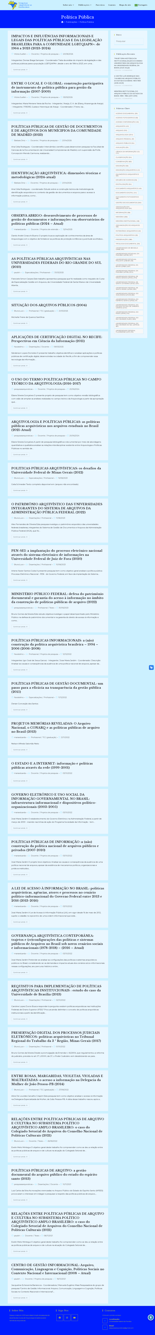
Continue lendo (21, 70)
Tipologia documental (128, 244)
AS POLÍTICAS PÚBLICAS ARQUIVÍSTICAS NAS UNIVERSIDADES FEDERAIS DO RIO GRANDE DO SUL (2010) (56, 263)
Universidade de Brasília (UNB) (127, 248)
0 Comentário (127, 70)
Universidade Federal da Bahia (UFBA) (127, 265)
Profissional (45, 272)
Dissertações (34, 347)
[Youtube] (74, 1317)
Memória (122, 217)
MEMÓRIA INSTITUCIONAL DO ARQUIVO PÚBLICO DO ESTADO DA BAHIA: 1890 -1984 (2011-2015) (128, 93)
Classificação (124, 157)
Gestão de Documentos (128, 202)
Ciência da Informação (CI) (128, 152)
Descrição (122, 166)
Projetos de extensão (49, 229)
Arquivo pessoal (125, 139)
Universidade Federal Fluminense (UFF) (125, 331)
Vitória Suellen (20, 54)
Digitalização (124, 184)
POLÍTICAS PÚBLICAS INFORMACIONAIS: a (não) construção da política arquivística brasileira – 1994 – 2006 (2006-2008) (54, 644)
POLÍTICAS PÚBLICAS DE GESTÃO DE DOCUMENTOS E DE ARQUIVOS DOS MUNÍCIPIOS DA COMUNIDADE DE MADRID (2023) (56, 131)
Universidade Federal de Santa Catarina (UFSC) (127, 282)
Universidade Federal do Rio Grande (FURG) (127, 318)
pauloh (17, 272)
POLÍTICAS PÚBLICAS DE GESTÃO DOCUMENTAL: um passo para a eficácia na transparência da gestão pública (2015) (57, 687)
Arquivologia (124, 135)
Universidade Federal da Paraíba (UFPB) (127, 271)
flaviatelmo (19, 347)
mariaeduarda (20, 229)
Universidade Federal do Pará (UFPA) (127, 312)
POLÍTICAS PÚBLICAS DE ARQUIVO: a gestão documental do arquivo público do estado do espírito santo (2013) (54, 1174)
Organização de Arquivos (128, 226)
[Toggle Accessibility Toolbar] (151, 1317)
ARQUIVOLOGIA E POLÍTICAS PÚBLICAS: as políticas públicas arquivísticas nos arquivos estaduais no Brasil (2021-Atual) (55, 426)
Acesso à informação (127, 122)
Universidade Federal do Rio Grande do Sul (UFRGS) (127, 324)
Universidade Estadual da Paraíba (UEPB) (127, 254)
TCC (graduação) (47, 311)
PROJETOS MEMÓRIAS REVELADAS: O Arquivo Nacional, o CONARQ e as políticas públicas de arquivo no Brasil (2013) (55, 727)
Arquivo (121, 130)
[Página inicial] (62, 22)
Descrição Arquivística (128, 170)
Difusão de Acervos (126, 180)
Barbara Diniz (19, 140)
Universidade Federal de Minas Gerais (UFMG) (127, 277)
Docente (35, 54)
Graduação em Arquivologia (124, 207)
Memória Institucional (127, 221)
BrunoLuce (19, 311)
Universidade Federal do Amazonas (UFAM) (127, 294)
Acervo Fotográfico (127, 118)
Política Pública (87, 22)
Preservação (124, 239)
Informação (123, 212)
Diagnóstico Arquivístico (127, 175)
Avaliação (122, 147)
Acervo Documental (127, 113)
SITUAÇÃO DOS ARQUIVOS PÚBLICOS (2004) (49, 305)
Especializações (31, 272)
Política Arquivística (127, 235)
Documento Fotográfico (127, 197)
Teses (51, 608)
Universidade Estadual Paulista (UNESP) (126, 260)
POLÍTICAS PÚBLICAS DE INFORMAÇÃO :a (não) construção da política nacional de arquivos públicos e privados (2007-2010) (55, 846)
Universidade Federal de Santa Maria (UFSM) (127, 288)
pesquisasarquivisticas (23, 389)
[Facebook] (59, 1317)
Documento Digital (126, 193)
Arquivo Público (125, 143)
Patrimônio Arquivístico (128, 231)
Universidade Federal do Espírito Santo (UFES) (127, 299)
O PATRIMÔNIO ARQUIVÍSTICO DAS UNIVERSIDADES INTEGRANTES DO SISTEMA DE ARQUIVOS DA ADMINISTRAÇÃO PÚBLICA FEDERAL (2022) (56, 508)
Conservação (124, 161)
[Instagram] (67, 1317)
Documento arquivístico (129, 188)
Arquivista (122, 126)
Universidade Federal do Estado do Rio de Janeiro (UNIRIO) (127, 306)
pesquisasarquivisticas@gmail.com (121, 1328)
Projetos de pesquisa (49, 54)
